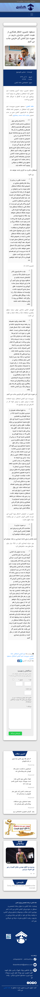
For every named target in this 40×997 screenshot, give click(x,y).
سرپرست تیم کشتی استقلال (20, 656)
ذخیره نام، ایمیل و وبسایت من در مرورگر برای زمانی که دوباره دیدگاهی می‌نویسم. (20, 700)
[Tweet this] (20, 661)
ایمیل (21, 680)
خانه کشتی (30, 106)
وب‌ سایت (28, 689)
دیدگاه (29, 707)
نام (30, 680)
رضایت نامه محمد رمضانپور (21, 115)
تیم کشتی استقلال (19, 654)
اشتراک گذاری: (26, 661)
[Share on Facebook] (18, 661)
